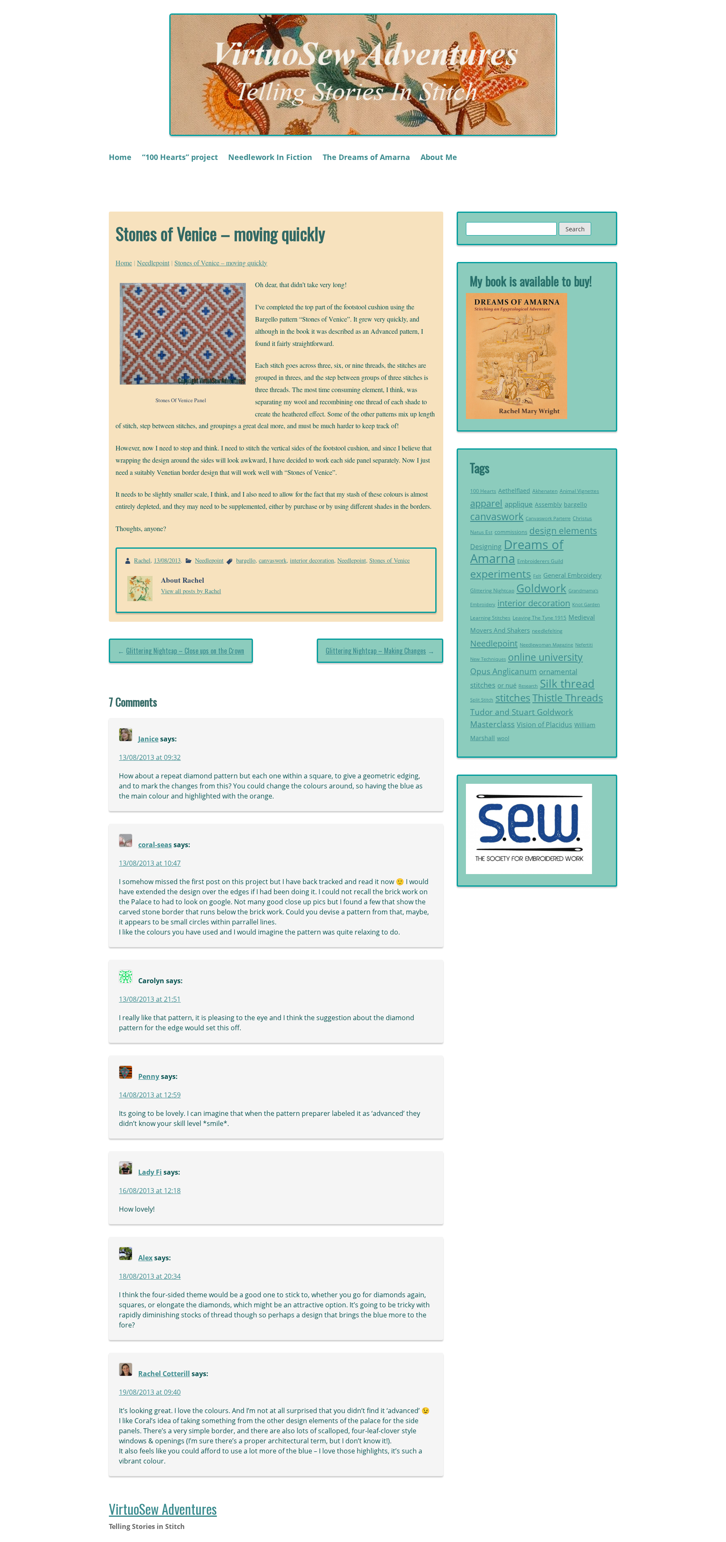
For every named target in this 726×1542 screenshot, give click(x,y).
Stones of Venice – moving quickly (220, 262)
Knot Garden (586, 604)
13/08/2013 (167, 560)
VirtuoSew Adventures (163, 1508)
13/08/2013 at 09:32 (150, 757)
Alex (145, 1257)
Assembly (548, 504)
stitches (512, 697)
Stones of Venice (389, 560)
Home (120, 157)
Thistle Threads (567, 697)
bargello (245, 560)
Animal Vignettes (579, 491)
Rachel (142, 560)
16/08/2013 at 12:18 (150, 1190)
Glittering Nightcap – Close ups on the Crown (185, 651)
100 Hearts (483, 491)
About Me (439, 157)
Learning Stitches (490, 617)
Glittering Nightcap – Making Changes (376, 651)
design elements (563, 531)
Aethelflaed (514, 491)
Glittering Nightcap (492, 590)
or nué (506, 685)
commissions (511, 532)
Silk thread (567, 683)
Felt (537, 576)
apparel (486, 503)
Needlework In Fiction (270, 157)
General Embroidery (572, 575)
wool (503, 738)
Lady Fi (150, 1172)
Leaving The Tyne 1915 (539, 617)
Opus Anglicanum (503, 671)
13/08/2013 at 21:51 (150, 999)
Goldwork (541, 588)
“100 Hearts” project (180, 157)
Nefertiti (584, 644)
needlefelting (547, 631)
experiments (500, 573)
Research (528, 686)
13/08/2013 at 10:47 (150, 863)
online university (545, 657)
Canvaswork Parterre (548, 518)
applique (519, 504)
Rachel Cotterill (164, 1373)
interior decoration (312, 560)
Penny (148, 1076)
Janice (148, 739)
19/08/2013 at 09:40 (150, 1392)
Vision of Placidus (544, 724)
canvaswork (273, 560)
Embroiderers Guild (540, 561)
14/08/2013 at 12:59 (150, 1095)
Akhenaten (545, 491)
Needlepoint (153, 262)
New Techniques (488, 659)
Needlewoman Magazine (546, 644)
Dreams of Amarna (516, 551)
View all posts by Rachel (191, 591)
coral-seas (155, 844)
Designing (486, 546)
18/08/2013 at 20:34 (150, 1276)
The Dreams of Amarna (366, 157)
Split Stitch (481, 699)
